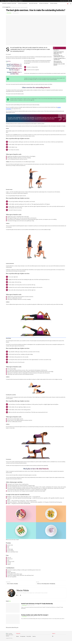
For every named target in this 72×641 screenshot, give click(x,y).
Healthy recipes (33, 3)
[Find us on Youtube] (67, 4)
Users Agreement (8, 0)
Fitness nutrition (43, 3)
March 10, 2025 (30, 605)
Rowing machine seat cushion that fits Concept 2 (34, 615)
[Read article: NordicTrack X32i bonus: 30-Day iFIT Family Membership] (13, 608)
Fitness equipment (22, 3)
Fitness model (53, 3)
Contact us (20, 0)
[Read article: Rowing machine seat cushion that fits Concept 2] (13, 619)
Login (70, 0)
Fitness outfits (6, 7)
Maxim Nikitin (23, 590)
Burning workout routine (9, 3)
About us (2, 0)
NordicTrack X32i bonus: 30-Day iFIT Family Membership (37, 603)
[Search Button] (70, 4)
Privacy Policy (15, 0)
